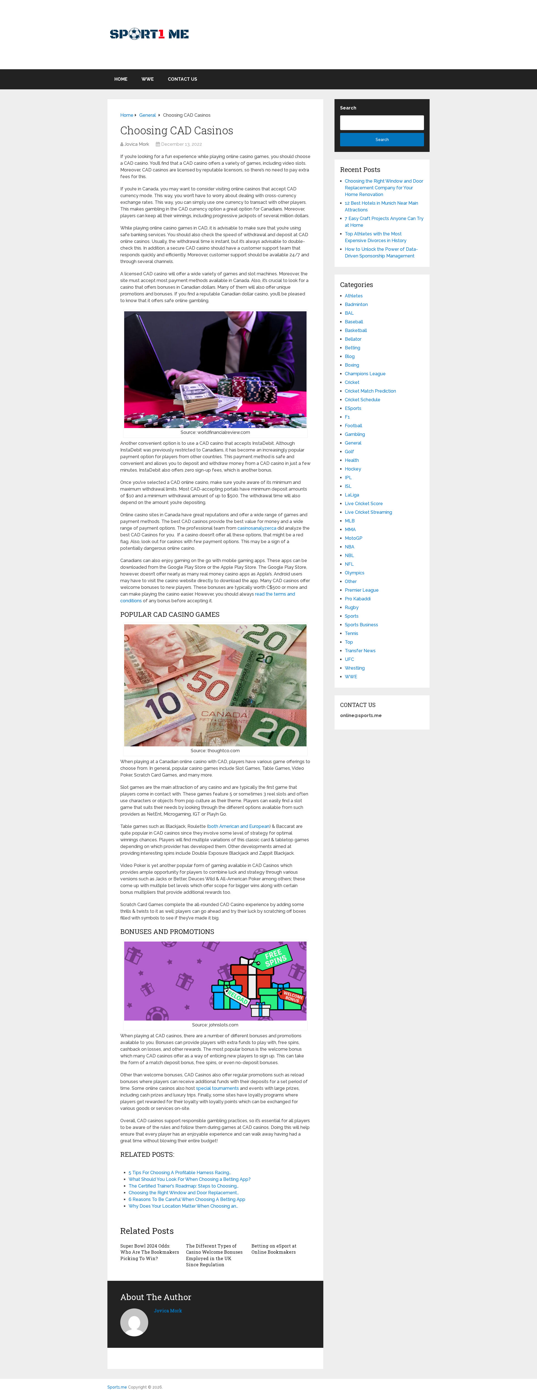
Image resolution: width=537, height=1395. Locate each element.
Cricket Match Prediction (370, 391)
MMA (350, 529)
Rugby (352, 607)
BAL (349, 313)
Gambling (355, 434)
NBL (349, 555)
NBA (349, 547)
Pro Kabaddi (358, 598)
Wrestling (355, 668)
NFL (349, 564)
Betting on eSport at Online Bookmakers (273, 1249)
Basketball (356, 330)
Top (349, 642)
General (353, 443)
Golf (349, 451)
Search (348, 108)
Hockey (353, 469)
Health (352, 460)
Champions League (365, 373)
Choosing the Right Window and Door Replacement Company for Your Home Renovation (384, 187)
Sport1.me (117, 1387)
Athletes (354, 295)
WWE (148, 79)
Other (351, 581)
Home (121, 79)
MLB (350, 521)
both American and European (238, 826)
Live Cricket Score (364, 503)
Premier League (362, 590)
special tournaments (217, 1088)
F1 (347, 417)
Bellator (353, 339)
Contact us (182, 79)
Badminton (356, 304)
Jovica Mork (136, 144)
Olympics (354, 572)
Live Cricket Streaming (368, 512)
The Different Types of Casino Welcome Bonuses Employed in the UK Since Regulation (214, 1255)
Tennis (351, 633)
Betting (352, 347)
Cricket (352, 382)
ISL (348, 486)
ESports (353, 408)
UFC (349, 659)
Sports (352, 616)
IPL (348, 477)
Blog (350, 356)
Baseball (354, 321)
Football (353, 425)
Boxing (352, 365)
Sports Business (361, 624)
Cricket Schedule (362, 399)
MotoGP (353, 538)
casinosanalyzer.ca (256, 528)
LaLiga (352, 495)
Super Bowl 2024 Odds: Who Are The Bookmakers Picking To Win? (149, 1252)
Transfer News (360, 650)
